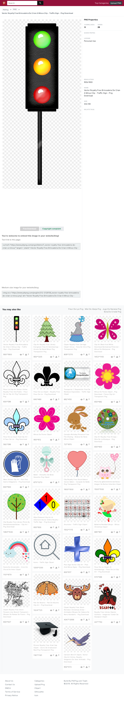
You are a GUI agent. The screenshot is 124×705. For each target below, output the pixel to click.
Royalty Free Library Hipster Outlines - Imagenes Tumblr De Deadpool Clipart (106, 614)
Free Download (29, 229)
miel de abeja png (93, 309)
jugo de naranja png (112, 309)
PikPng (5, 10)
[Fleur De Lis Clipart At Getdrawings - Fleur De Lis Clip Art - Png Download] (107, 551)
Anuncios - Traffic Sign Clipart (75, 524)
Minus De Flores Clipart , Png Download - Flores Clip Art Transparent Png (105, 394)
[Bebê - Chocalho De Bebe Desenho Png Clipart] (47, 459)
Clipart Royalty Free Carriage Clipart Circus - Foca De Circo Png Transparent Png (77, 346)
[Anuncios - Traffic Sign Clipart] (77, 509)
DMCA (8, 688)
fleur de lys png (75, 309)
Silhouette (39, 692)
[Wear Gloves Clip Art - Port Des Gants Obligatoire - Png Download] (16, 464)
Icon (36, 695)
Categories (39, 681)
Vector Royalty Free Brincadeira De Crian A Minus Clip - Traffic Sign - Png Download (15, 346)
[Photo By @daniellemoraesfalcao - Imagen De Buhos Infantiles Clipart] (107, 466)
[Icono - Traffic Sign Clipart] (47, 546)
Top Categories (102, 3)
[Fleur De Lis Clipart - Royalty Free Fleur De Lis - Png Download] (47, 376)
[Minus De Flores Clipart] (47, 419)
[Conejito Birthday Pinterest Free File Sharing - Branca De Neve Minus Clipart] (77, 419)
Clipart (38, 688)
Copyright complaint (51, 229)
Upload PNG (115, 3)
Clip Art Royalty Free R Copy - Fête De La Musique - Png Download (106, 439)
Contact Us (10, 684)
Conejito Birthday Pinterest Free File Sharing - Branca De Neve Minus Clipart (76, 436)
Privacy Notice (11, 695)
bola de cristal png (112, 312)
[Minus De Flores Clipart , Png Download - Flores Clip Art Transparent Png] (107, 376)
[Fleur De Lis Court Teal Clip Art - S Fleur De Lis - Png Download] (16, 421)
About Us (9, 681)
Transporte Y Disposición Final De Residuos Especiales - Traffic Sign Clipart (77, 391)
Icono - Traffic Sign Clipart (44, 562)
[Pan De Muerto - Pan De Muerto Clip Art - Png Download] (47, 587)
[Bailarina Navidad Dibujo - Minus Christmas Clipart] (107, 509)
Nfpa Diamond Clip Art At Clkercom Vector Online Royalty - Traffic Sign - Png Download (46, 519)
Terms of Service (12, 692)
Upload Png (40, 684)
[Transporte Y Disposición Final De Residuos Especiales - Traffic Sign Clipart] (77, 374)
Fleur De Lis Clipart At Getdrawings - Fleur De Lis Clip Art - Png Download (106, 569)
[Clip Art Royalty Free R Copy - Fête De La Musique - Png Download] (107, 421)
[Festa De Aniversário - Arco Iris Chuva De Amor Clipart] (16, 551)
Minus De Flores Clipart (43, 434)
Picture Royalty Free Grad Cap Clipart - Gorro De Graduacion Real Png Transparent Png (45, 647)
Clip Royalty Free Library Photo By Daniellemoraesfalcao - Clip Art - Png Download (16, 524)
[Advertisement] (42, 208)
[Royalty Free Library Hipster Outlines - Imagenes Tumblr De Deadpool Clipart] (107, 596)
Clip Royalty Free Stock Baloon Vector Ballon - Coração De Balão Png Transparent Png (77, 481)
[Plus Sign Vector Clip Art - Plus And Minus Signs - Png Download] (77, 549)
